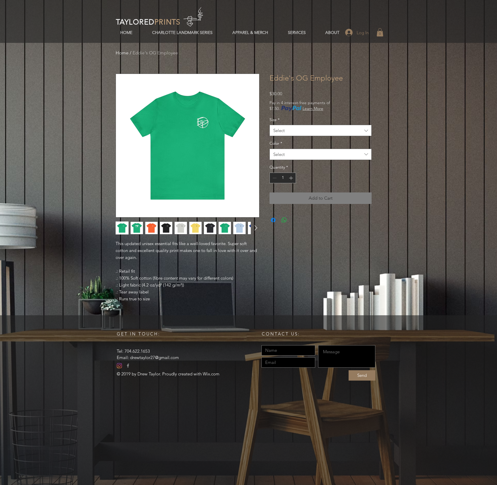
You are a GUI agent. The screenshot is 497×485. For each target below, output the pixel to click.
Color (275, 143)
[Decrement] (274, 178)
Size (274, 119)
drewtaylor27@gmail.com (154, 357)
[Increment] (291, 178)
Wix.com (211, 374)
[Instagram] (119, 365)
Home (122, 53)
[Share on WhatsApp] (284, 220)
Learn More (313, 108)
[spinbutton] (283, 178)
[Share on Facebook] (273, 220)
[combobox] (320, 130)
